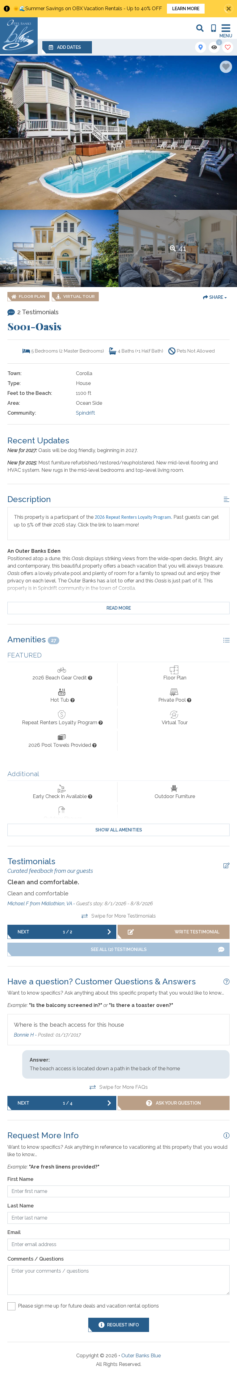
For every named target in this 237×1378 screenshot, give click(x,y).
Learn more (185, 8)
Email (14, 1232)
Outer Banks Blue (141, 1356)
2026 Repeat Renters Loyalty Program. (133, 517)
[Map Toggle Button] (200, 47)
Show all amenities (118, 829)
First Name (20, 1179)
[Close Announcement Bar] (228, 8)
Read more (118, 608)
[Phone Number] (213, 28)
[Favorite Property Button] (226, 67)
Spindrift (85, 413)
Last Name (20, 1206)
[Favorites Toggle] (227, 47)
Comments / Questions (35, 1259)
